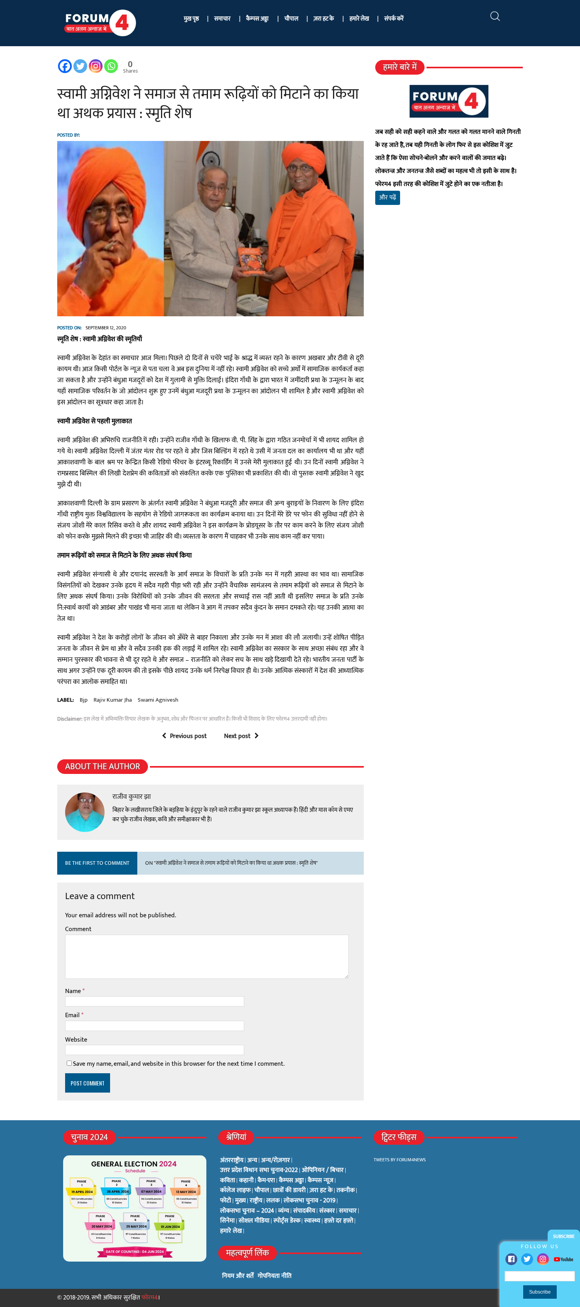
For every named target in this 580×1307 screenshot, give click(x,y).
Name (73, 991)
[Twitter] (527, 1259)
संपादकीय (304, 1211)
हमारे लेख (359, 19)
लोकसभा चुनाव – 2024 (247, 1211)
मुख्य (240, 1201)
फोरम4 (150, 1297)
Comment (78, 929)
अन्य (252, 1160)
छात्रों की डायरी (289, 1190)
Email (73, 1015)
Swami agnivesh (158, 700)
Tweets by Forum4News (400, 1160)
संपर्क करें (394, 19)
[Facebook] (511, 1259)
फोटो (225, 1201)
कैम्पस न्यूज (320, 1181)
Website (76, 1040)
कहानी (246, 1181)
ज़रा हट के (324, 19)
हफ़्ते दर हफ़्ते (338, 1221)
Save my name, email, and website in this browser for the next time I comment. (178, 1064)
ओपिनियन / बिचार (323, 1170)
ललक (273, 1201)
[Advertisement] (449, 304)
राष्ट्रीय (256, 1201)
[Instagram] (543, 1259)
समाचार (222, 19)
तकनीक (346, 1190)
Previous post (188, 736)
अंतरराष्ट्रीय (231, 1160)
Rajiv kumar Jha (113, 700)
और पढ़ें (387, 197)
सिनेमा (227, 1221)
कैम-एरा (266, 1181)
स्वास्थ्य (312, 1221)
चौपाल (291, 19)
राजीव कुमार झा (131, 797)
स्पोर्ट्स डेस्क (286, 1221)
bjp (84, 700)
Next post (237, 736)
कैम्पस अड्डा (257, 19)
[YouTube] (563, 1259)
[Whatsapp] (111, 66)
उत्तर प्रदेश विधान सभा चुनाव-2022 (259, 1170)
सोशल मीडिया (254, 1221)
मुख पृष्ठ (191, 19)
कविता (227, 1181)
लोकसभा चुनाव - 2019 (309, 1201)
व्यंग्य (283, 1211)
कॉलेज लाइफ (235, 1190)
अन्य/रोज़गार (275, 1160)
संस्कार (327, 1211)
